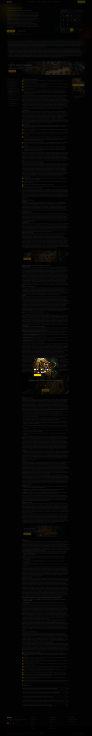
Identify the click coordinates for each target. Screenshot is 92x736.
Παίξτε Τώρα (37, 375)
